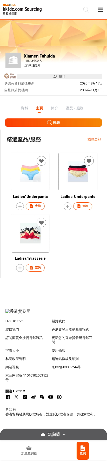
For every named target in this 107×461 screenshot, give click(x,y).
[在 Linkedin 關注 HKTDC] (25, 397)
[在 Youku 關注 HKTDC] (59, 397)
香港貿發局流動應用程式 (70, 329)
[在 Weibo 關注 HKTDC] (33, 397)
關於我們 (58, 321)
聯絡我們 (12, 329)
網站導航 (12, 367)
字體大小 (12, 350)
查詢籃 (53, 434)
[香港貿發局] (53, 314)
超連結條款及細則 (65, 359)
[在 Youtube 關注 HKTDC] (50, 397)
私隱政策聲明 (15, 359)
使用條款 (58, 350)
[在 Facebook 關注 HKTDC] (7, 397)
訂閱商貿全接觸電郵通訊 (24, 338)
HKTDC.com (14, 321)
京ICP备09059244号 (66, 367)
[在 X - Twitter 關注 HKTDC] (16, 397)
